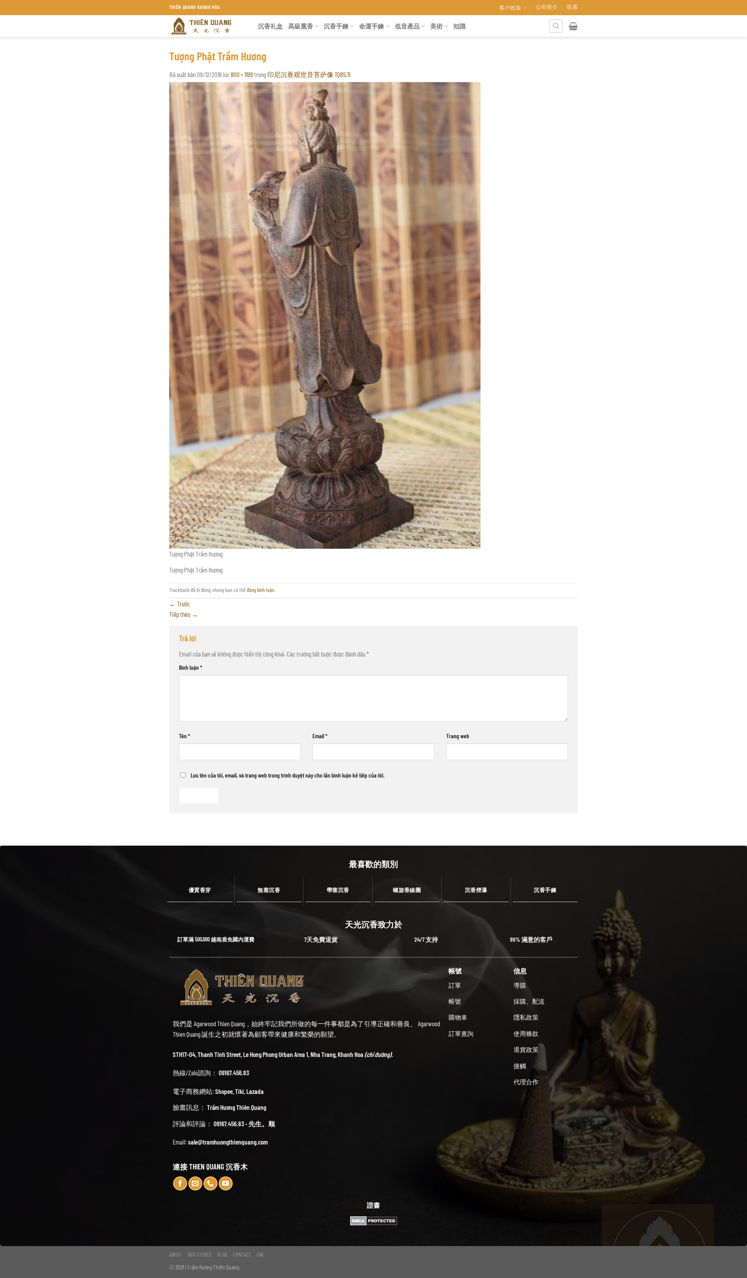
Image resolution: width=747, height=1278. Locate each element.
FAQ (260, 1255)
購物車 (458, 1017)
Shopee (224, 1091)
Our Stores (200, 1255)
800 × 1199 (242, 74)
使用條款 (526, 1033)
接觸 (520, 1065)
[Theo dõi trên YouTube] (226, 1183)
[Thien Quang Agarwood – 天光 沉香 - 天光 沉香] (207, 26)
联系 (572, 7)
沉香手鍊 (336, 26)
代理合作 (526, 1081)
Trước (179, 603)
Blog (222, 1255)
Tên (184, 735)
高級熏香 (300, 26)
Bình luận (190, 667)
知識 (459, 26)
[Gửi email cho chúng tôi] (195, 1183)
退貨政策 (526, 1049)
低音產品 (407, 26)
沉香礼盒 (270, 26)
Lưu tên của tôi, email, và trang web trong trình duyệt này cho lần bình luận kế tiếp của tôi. (287, 775)
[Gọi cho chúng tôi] (210, 1183)
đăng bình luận (260, 589)
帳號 (455, 1001)
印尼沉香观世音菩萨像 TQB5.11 (308, 74)
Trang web (457, 735)
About (175, 1255)
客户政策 (510, 7)
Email (320, 735)
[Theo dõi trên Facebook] (180, 1183)
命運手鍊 (371, 26)
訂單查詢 (461, 1033)
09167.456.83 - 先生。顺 (244, 1123)
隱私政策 (526, 1017)
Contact (242, 1255)
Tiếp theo (183, 614)
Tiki (239, 1091)
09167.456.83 (234, 1072)
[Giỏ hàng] (573, 26)
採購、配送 (529, 1001)
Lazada (255, 1091)
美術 (436, 26)
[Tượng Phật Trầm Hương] (324, 314)
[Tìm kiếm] (556, 26)
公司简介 (547, 7)
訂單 (455, 985)
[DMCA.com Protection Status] (373, 1220)
